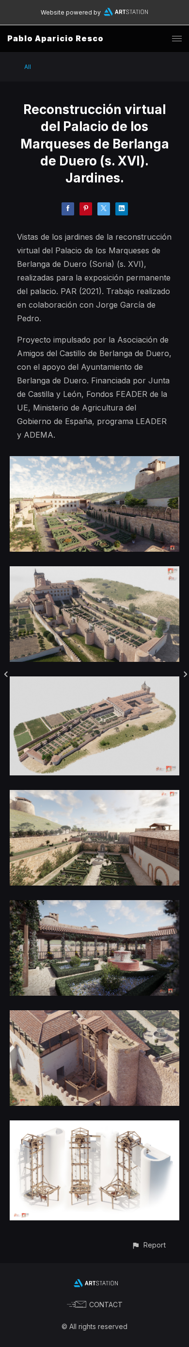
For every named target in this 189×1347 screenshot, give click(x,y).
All (27, 66)
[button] (148, 1245)
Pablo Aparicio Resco (55, 38)
